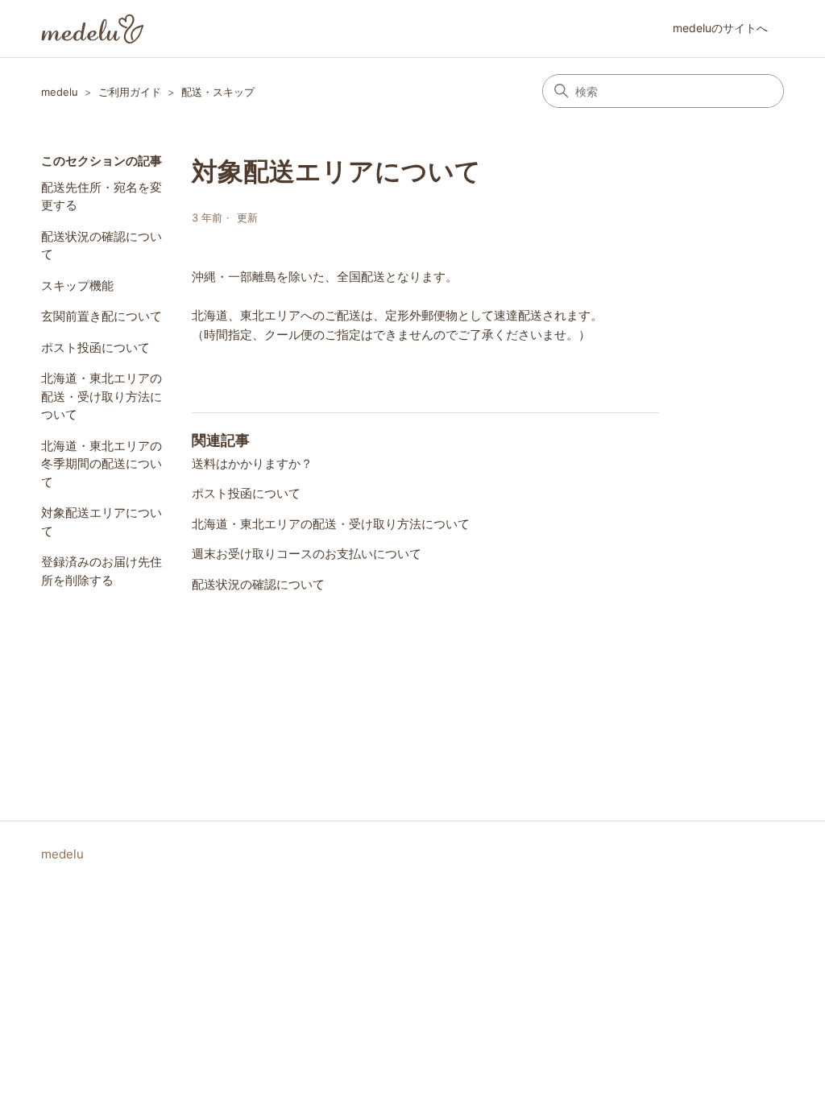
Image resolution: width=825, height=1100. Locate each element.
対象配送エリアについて (101, 522)
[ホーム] (92, 28)
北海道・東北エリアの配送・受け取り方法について (101, 396)
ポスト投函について (95, 347)
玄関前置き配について (101, 316)
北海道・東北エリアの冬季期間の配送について (101, 464)
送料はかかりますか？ (252, 463)
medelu (59, 91)
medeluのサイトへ (720, 28)
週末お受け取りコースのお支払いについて (306, 553)
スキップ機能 (77, 285)
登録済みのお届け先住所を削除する (101, 571)
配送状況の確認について (101, 246)
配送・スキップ (218, 91)
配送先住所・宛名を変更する (101, 196)
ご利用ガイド (129, 91)
